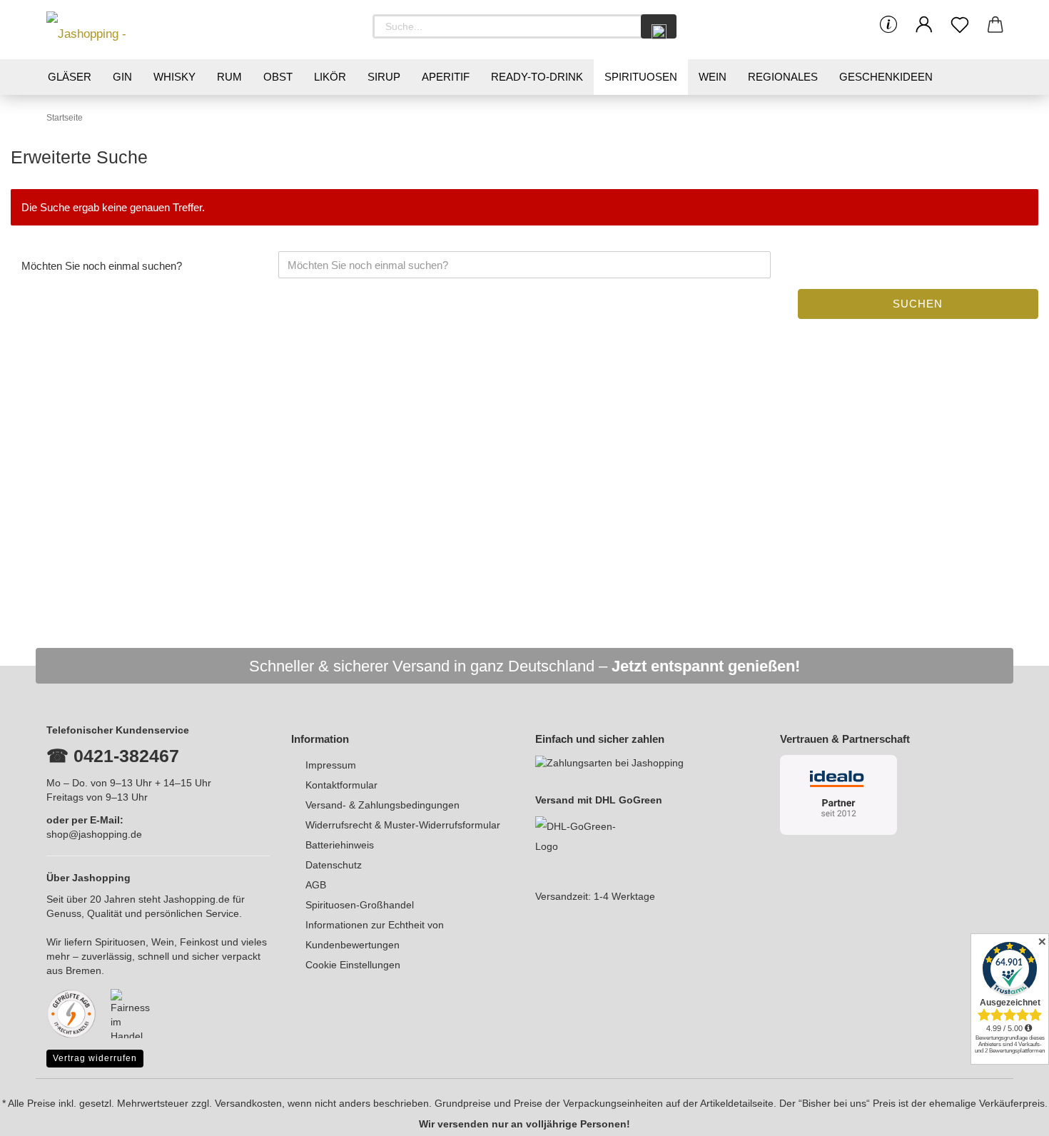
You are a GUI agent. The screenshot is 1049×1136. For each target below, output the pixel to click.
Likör (330, 77)
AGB (315, 885)
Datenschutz (333, 865)
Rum (229, 77)
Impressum (330, 765)
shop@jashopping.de (94, 834)
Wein (712, 77)
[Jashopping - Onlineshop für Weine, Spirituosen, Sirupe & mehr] (110, 29)
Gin (122, 77)
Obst (278, 77)
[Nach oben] (1009, 1114)
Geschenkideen (886, 77)
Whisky (174, 77)
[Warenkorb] (995, 25)
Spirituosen (640, 77)
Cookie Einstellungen (352, 964)
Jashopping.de (196, 899)
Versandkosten (248, 1103)
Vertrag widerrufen (95, 1058)
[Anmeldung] (924, 25)
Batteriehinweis (339, 845)
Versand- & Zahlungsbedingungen (382, 805)
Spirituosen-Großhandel (359, 905)
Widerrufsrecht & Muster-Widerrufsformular (402, 825)
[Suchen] (658, 26)
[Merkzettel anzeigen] (960, 25)
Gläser (69, 77)
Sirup (384, 77)
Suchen (918, 304)
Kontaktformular (341, 785)
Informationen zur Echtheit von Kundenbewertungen (374, 934)
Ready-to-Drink (537, 77)
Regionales (783, 77)
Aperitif (446, 77)
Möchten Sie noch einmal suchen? (101, 266)
